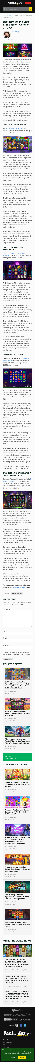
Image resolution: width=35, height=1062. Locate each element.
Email (5, 638)
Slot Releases (17, 593)
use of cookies (25, 1053)
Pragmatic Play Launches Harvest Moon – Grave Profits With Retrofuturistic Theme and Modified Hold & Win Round (17, 840)
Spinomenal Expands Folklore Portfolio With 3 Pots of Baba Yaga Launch (17, 924)
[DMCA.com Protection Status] (11, 1019)
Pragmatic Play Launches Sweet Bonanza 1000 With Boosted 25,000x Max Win (16, 812)
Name (5, 631)
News (9, 15)
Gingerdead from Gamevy (14, 128)
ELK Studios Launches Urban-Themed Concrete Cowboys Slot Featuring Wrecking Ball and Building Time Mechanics (17, 685)
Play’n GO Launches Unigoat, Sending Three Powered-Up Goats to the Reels (17, 713)
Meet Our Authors (7, 1042)
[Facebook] (20, 1025)
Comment (7, 609)
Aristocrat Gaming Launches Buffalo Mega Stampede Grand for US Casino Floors (17, 869)
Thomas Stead (11, 691)
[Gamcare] (17, 1010)
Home (4, 15)
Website (6, 645)
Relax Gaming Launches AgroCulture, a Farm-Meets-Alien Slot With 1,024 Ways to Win (17, 897)
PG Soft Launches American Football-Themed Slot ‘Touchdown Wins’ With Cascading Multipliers (17, 741)
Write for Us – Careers (9, 1045)
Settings (13, 1057)
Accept (22, 1057)
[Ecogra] (25, 1020)
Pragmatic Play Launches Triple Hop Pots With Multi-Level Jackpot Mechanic (17, 784)
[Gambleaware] (15, 1015)
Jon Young (15, 32)
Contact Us (6, 1047)
